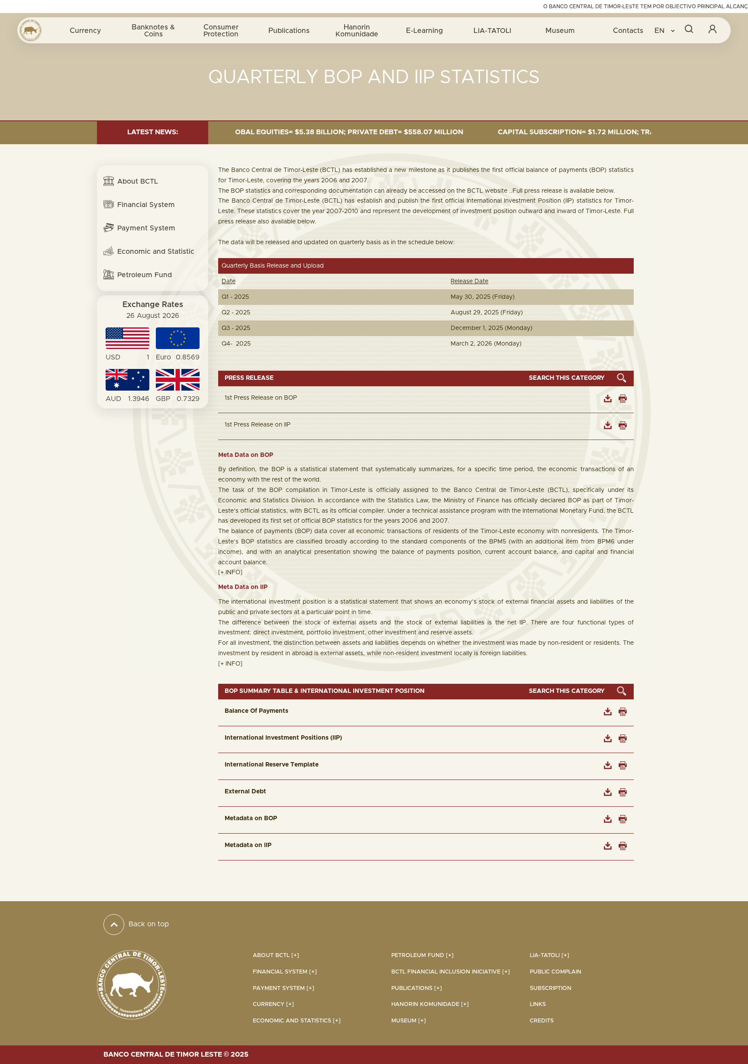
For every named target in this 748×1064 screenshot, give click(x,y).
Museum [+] (408, 1021)
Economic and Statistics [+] (297, 1021)
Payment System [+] (283, 988)
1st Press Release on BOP (261, 398)
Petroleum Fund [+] (422, 955)
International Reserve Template (272, 765)
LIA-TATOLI (492, 30)
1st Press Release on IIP (257, 425)
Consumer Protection (221, 30)
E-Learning (424, 30)
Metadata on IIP (248, 845)
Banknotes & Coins (153, 30)
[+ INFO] (230, 572)
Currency (85, 30)
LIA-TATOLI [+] (549, 955)
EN (660, 30)
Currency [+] (273, 1004)
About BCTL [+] (276, 955)
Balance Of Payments (256, 711)
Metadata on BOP (251, 818)
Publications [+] (416, 988)
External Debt (245, 792)
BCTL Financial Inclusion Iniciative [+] (450, 972)
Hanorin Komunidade (356, 30)
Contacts (628, 30)
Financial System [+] (285, 972)
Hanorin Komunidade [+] (430, 1004)
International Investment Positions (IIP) (283, 738)
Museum (560, 30)
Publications (289, 30)
